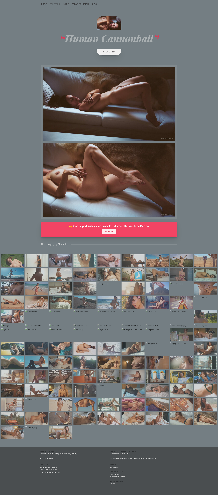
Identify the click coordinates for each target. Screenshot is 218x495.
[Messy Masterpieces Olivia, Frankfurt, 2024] (205, 377)
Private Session (80, 4)
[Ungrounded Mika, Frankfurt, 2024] (205, 363)
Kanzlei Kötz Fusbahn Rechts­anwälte (121, 459)
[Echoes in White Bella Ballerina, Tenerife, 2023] (157, 391)
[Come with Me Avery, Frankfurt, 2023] (61, 303)
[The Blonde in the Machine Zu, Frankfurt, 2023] (205, 335)
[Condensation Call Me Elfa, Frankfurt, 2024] (205, 275)
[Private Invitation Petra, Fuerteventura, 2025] (133, 261)
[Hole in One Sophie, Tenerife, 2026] (13, 261)
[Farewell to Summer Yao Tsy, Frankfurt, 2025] (181, 312)
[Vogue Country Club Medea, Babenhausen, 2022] (85, 391)
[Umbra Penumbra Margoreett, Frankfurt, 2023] (61, 289)
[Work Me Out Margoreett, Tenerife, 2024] (37, 312)
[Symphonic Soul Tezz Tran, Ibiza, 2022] (157, 330)
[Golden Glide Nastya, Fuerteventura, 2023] (85, 303)
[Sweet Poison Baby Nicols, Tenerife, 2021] (61, 432)
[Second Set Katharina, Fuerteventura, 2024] (13, 275)
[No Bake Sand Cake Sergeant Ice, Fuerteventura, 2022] (61, 404)
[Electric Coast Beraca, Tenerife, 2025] (181, 303)
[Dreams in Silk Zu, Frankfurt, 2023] (133, 404)
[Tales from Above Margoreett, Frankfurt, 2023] (85, 326)
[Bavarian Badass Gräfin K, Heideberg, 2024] (85, 363)
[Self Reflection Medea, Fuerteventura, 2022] (85, 404)
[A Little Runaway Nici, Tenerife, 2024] (61, 349)
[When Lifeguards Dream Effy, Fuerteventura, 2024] (37, 289)
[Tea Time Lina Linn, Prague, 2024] (157, 303)
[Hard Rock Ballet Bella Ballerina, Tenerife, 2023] (109, 363)
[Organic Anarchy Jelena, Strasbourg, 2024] (85, 377)
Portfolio (55, 4)
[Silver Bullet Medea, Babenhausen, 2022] (37, 330)
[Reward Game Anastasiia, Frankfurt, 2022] (181, 418)
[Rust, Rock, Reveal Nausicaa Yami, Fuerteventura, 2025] (157, 289)
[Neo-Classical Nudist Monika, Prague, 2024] (85, 275)
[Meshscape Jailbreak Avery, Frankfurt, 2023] (133, 349)
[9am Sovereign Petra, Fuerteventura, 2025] (109, 303)
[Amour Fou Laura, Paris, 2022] (109, 418)
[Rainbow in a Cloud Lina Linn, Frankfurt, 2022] (13, 432)
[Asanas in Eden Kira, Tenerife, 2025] (61, 330)
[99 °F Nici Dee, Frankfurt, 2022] (85, 418)
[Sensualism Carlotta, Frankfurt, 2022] (157, 418)
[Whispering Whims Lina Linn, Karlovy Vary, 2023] (205, 391)
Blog (94, 4)
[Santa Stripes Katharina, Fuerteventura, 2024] (61, 312)
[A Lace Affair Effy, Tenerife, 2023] (13, 404)
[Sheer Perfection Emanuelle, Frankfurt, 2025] (13, 317)
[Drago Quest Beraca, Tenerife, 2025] (109, 284)
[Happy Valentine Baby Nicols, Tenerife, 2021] (205, 349)
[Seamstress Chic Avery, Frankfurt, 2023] (109, 275)
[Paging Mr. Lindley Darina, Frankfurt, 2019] (181, 344)
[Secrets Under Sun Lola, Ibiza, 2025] (133, 303)
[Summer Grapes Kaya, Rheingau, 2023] (205, 317)
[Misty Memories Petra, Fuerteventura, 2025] (181, 284)
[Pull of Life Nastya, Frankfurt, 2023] (109, 386)
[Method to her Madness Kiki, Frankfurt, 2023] (133, 326)
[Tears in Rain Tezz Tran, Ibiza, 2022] (205, 404)
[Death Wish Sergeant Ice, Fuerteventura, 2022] (61, 418)
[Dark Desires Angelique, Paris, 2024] (37, 261)
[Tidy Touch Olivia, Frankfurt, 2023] (61, 363)
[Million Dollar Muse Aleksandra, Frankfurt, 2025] (37, 326)
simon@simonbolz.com (52, 472)
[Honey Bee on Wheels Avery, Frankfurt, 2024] (13, 349)
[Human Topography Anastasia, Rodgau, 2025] (181, 326)
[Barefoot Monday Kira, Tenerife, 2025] (205, 298)
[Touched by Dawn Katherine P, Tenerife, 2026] (85, 289)
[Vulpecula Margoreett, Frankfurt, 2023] (85, 261)
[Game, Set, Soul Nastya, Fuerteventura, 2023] (109, 326)
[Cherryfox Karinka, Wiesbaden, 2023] (37, 377)
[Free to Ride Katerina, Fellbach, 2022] (181, 377)
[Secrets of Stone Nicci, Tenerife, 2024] (13, 289)
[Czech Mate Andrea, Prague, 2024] (109, 377)
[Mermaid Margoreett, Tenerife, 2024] (109, 349)
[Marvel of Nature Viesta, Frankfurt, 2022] (13, 391)
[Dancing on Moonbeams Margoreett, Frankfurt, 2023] (109, 404)
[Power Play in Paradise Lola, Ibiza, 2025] (109, 312)
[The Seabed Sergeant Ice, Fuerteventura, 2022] (13, 303)
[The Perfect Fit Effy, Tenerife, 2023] (133, 377)
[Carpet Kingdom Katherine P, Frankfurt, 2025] (205, 326)
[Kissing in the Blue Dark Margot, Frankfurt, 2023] (133, 330)
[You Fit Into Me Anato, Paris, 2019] (85, 349)
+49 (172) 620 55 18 (51, 470)
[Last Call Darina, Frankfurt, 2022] (61, 391)
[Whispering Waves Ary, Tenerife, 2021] (37, 349)
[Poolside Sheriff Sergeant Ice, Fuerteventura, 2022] (13, 363)
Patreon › (109, 231)
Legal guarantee (115, 474)
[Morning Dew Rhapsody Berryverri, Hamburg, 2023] (13, 377)
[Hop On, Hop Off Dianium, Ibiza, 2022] (13, 418)
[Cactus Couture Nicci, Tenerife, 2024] (181, 261)
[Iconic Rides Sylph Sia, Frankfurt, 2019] (61, 326)
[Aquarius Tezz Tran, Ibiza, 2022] (37, 391)
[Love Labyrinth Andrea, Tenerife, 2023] (37, 399)
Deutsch (112, 484)
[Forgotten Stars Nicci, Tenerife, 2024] (61, 377)
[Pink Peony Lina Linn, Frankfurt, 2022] (85, 330)
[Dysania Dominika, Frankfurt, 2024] (13, 330)
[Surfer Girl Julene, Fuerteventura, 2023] (133, 289)
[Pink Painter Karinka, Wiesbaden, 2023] (181, 335)
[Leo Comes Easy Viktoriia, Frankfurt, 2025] (85, 312)
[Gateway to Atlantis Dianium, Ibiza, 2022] (205, 289)
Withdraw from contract (117, 477)
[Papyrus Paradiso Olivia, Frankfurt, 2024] (133, 275)
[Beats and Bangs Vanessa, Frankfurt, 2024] (133, 391)
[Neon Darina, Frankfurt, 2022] (133, 418)
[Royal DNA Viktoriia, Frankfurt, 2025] (109, 330)
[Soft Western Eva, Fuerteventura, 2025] (157, 261)
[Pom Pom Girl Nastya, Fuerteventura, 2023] (133, 312)
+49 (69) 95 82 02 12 (51, 467)
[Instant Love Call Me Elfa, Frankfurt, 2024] (157, 312)
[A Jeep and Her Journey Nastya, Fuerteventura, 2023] (37, 363)
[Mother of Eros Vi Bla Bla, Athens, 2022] (157, 363)
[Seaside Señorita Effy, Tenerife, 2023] (61, 275)
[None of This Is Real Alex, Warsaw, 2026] (109, 261)
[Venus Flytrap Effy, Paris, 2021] (37, 427)
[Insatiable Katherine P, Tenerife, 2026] (157, 275)
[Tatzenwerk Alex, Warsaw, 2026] (61, 261)
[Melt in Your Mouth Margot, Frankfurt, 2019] (37, 303)
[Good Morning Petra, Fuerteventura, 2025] (181, 275)
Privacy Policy (114, 467)
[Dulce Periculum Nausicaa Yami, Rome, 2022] (157, 377)
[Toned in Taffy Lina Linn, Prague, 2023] (157, 404)
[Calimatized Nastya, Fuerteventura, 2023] (37, 275)
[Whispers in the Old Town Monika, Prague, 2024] (133, 363)
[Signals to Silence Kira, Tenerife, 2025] (181, 363)
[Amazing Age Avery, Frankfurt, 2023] (181, 404)
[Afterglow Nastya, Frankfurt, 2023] (13, 326)
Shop (66, 4)
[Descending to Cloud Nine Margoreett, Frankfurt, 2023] (181, 391)
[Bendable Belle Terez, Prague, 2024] (157, 326)
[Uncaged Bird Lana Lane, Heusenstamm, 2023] (157, 344)
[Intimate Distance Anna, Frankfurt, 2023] (37, 418)
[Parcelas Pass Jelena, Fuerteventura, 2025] (205, 261)
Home (44, 4)
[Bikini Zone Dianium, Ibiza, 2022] (205, 418)
